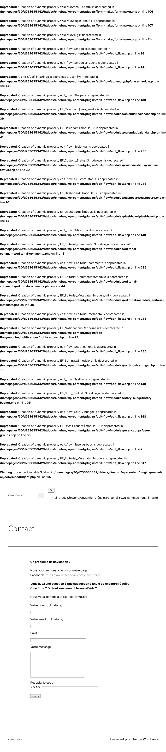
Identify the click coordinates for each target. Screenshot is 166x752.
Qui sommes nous (134, 497)
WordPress (150, 739)
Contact (77, 497)
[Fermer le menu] (51, 490)
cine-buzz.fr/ (63, 497)
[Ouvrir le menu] (41, 495)
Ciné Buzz (15, 495)
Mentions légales (94, 497)
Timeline (152, 497)
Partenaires (114, 497)
